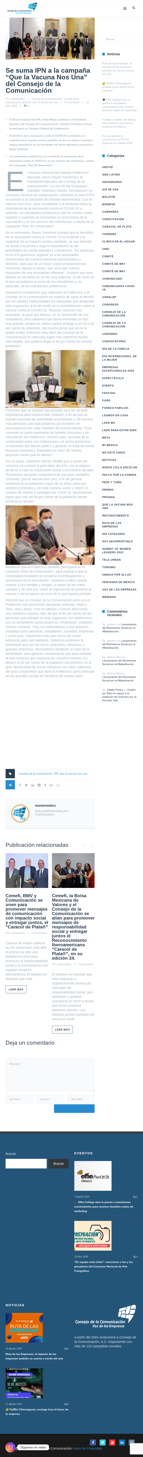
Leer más (16, 989)
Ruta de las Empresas (111, 524)
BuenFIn (108, 204)
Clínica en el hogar (118, 241)
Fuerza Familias (115, 407)
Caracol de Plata (117, 226)
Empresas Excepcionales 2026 (118, 369)
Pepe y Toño (112, 482)
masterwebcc (18, 98)
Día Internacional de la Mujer (119, 358)
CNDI (105, 248)
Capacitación (113, 219)
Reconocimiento (115, 515)
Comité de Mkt (114, 263)
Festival (109, 393)
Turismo (109, 567)
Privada (108, 497)
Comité (108, 256)
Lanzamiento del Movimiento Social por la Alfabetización (119, 628)
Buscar (11, 1154)
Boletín (108, 196)
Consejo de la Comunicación (47, 98)
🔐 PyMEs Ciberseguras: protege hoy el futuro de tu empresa (118, 87)
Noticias (26, 102)
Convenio (109, 333)
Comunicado (112, 278)
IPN (56, 773)
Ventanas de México (118, 582)
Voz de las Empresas (119, 589)
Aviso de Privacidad (87, 1448)
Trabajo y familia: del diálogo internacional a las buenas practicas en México (119, 123)
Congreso (110, 304)
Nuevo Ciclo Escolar (119, 467)
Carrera (109, 234)
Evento (108, 385)
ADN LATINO (111, 174)
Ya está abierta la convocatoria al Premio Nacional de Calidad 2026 (117, 139)
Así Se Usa (110, 189)
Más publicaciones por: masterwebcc (52, 812)
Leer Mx (108, 422)
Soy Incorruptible (117, 541)
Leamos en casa (115, 415)
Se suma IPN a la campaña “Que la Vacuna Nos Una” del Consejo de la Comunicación (48, 80)
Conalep (109, 297)
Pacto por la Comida (119, 474)
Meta (106, 437)
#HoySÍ (107, 167)
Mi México (110, 445)
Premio (108, 489)
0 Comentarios (72, 102)
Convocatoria (114, 341)
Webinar (109, 596)
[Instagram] (10, 1447)
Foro (106, 400)
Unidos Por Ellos (116, 574)
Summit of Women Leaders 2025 (116, 550)
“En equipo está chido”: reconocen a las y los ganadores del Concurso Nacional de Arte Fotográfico (103, 1266)
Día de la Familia (115, 348)
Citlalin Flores (115, 689)
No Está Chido (113, 452)
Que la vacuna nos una (45, 102)
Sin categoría (113, 533)
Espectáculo (113, 378)
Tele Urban (111, 559)
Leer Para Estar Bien (119, 430)
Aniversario (112, 182)
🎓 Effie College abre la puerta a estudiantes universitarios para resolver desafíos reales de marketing (103, 1207)
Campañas (110, 211)
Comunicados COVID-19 (118, 288)
